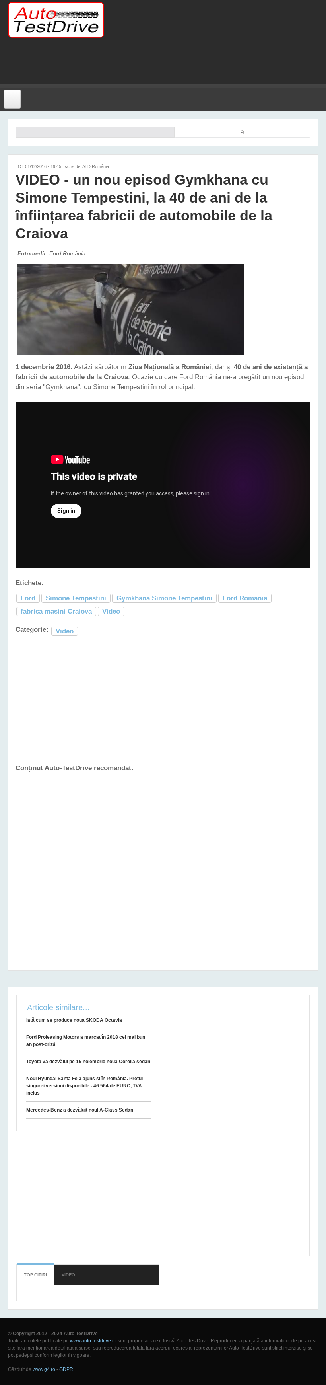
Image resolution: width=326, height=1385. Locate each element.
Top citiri (35, 1274)
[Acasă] (56, 20)
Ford (28, 598)
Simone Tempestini (76, 598)
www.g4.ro (44, 1369)
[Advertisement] (156, 66)
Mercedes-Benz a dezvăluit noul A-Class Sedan (79, 1110)
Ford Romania (245, 598)
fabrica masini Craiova (56, 611)
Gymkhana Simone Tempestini (164, 598)
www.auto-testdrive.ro (93, 1341)
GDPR (66, 1369)
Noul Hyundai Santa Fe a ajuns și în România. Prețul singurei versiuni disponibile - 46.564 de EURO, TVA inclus (84, 1086)
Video (111, 611)
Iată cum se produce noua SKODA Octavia (74, 1020)
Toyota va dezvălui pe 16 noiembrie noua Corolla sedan (88, 1061)
